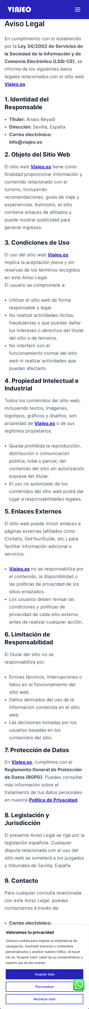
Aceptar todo (45, 974)
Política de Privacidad (53, 800)
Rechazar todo (44, 999)
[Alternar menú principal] (77, 9)
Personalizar (44, 987)
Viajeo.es (15, 84)
